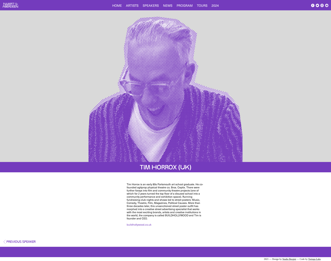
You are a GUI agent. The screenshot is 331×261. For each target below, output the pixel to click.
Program (185, 5)
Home (117, 5)
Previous (21, 241)
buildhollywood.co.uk (139, 224)
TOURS (202, 5)
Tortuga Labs (314, 259)
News (167, 5)
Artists (132, 5)
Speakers (151, 5)
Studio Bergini (289, 259)
